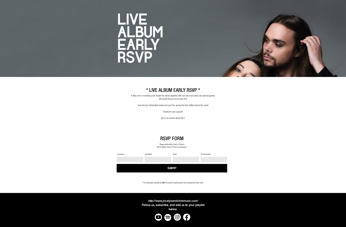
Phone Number (206, 154)
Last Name (148, 154)
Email (175, 154)
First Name (120, 154)
